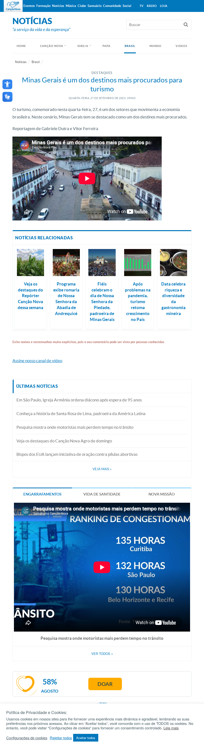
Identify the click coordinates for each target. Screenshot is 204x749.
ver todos (102, 653)
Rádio (152, 5)
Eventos (29, 6)
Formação (43, 6)
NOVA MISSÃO (162, 494)
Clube (82, 6)
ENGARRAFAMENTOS (42, 494)
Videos (181, 45)
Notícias (21, 62)
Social (127, 6)
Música (71, 6)
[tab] (42, 494)
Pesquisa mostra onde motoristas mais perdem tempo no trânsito (74, 427)
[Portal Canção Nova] (13, 6)
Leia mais (171, 728)
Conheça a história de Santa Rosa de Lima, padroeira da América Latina (81, 413)
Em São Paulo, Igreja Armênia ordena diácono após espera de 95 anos (79, 399)
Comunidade (112, 6)
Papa (106, 45)
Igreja (82, 45)
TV (142, 5)
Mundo (156, 45)
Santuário (95, 6)
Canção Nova (51, 45)
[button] (7, 84)
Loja (163, 5)
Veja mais (102, 469)
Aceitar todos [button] (85, 737)
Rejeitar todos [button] (61, 738)
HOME (21, 45)
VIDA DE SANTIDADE (102, 494)
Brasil (130, 45)
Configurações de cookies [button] (26, 738)
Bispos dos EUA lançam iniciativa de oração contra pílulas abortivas (77, 454)
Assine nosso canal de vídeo (37, 360)
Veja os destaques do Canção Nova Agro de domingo (64, 440)
